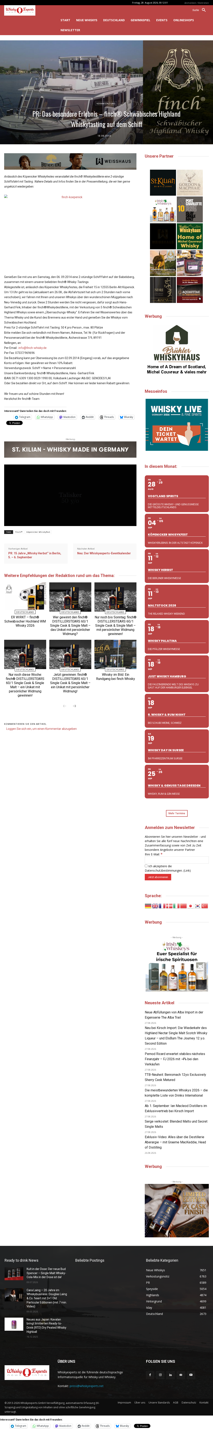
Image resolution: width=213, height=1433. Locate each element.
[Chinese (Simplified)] (183, 906)
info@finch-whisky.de (33, 348)
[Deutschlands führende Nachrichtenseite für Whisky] (26, 10)
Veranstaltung (106, 103)
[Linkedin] (170, 1375)
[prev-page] (65, 706)
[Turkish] (204, 906)
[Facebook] (150, 1375)
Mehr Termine (176, 813)
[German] (148, 906)
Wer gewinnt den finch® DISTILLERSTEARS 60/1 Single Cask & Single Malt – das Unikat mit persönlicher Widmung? (70, 625)
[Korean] (197, 906)
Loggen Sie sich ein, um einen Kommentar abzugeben (41, 728)
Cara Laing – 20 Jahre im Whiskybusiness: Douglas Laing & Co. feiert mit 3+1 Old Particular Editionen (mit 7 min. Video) (47, 1298)
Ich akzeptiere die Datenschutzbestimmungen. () (168, 868)
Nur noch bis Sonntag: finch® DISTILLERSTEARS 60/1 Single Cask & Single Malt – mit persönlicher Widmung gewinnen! (115, 625)
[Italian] (176, 906)
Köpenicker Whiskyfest (38, 532)
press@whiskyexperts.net (87, 1386)
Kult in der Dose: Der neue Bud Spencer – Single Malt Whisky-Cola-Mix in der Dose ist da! (46, 1273)
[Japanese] (190, 906)
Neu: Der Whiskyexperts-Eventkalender (104, 553)
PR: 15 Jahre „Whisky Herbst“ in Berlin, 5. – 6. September (34, 555)
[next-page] (74, 706)
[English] (155, 906)
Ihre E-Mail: (153, 854)
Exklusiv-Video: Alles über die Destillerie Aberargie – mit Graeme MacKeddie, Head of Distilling (175, 1142)
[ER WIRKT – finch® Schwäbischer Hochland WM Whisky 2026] (25, 597)
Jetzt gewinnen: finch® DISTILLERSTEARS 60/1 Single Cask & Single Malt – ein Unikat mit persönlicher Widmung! (70, 683)
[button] (200, 10)
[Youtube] (191, 1375)
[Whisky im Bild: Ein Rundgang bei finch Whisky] (115, 654)
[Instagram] (160, 1375)
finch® (19, 532)
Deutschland (25, 612)
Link (187, 870)
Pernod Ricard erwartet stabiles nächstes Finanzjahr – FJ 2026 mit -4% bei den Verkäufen (175, 1059)
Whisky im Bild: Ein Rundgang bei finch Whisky (115, 677)
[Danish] (169, 906)
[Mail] (181, 1375)
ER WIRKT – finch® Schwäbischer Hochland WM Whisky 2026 (25, 621)
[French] (162, 906)
